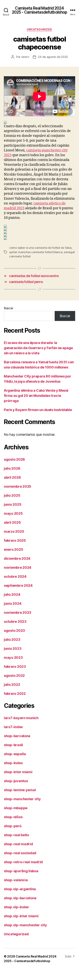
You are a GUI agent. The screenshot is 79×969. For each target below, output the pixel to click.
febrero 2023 (15, 667)
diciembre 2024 (17, 558)
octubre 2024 (15, 576)
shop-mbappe (15, 808)
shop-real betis (16, 835)
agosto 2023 (14, 630)
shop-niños (13, 817)
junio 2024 (12, 603)
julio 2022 (12, 685)
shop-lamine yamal (20, 790)
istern (25, 57)
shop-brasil (13, 745)
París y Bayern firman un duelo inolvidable (38, 410)
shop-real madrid (18, 844)
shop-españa (15, 754)
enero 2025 (13, 549)
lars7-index (13, 727)
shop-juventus (16, 781)
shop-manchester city (22, 799)
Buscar (8, 308)
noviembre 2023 (17, 612)
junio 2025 (12, 504)
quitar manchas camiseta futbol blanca (36, 252)
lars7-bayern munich (21, 718)
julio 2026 (12, 468)
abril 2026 (12, 477)
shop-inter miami (18, 772)
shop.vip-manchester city (25, 925)
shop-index (13, 763)
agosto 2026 (14, 459)
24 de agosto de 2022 (53, 57)
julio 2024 (12, 594)
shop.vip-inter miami (21, 916)
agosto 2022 (14, 676)
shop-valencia (16, 880)
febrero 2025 (15, 540)
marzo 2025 (14, 531)
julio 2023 (12, 640)
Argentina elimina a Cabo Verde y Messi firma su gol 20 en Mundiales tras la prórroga (36, 395)
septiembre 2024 (18, 585)
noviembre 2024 (17, 567)
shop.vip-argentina (20, 889)
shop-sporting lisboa (21, 871)
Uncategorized (39, 29)
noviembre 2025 (17, 486)
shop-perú (12, 826)
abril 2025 (12, 522)
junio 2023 (12, 649)
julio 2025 (12, 495)
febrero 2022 (15, 694)
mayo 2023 (13, 658)
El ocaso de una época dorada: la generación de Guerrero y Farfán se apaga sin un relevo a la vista (38, 348)
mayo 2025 (13, 513)
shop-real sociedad (20, 853)
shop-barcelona (17, 736)
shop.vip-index (16, 907)
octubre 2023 (15, 621)
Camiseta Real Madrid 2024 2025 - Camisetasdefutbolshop (39, 10)
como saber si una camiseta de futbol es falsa (40, 247)
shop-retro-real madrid (23, 862)
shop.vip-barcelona (20, 898)
